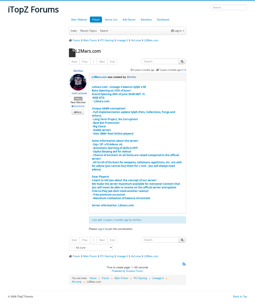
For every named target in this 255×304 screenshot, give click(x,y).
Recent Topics (88, 30)
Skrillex (78, 71)
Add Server (129, 19)
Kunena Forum (134, 271)
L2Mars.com (99, 77)
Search (104, 30)
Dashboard (163, 19)
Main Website (79, 19)
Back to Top (240, 296)
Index (74, 30)
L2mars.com (136, 153)
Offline (78, 98)
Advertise (146, 19)
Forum (96, 19)
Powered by (118, 271)
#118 (183, 69)
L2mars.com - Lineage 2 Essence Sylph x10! (119, 94)
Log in (101, 229)
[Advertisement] (36, 76)
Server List (111, 19)
